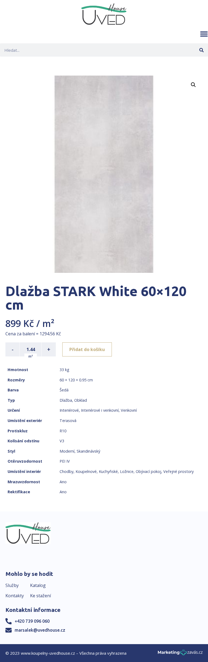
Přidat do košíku (87, 349)
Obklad (80, 400)
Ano (63, 481)
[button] (204, 34)
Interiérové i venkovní (100, 410)
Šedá (64, 389)
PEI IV (65, 461)
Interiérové (69, 410)
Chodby (66, 471)
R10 (63, 430)
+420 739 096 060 (32, 621)
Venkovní (129, 410)
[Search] (201, 50)
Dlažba (66, 400)
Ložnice (127, 471)
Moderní (67, 451)
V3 (62, 440)
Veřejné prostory (178, 471)
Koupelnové (86, 471)
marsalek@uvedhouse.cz (40, 630)
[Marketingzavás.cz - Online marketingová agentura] (180, 654)
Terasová (68, 420)
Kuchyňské (108, 471)
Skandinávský (88, 451)
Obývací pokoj (148, 471)
